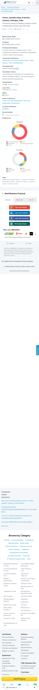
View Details (14, 84)
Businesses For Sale (8, 658)
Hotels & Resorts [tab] (14, 549)
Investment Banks (26, 642)
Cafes (4, 101)
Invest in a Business (8, 645)
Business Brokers (26, 647)
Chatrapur (5, 109)
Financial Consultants (27, 653)
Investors (24, 605)
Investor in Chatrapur (27, 179)
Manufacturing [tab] (13, 543)
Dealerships (24, 602)
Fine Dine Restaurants (14, 101)
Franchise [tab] (26, 556)
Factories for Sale (9, 618)
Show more (4, 526)
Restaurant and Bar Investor (11, 179)
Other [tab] (29, 559)
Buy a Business (7, 642)
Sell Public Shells (26, 596)
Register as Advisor (8, 651)
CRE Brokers (25, 650)
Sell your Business (8, 637)
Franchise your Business (9, 648)
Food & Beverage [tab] (17, 540)
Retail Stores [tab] (24, 543)
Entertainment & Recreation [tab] (18, 552)
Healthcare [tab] (25, 549)
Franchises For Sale (27, 675)
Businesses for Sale (10, 605)
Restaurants (15, 103)
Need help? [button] (37, 351)
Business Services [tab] (26, 546)
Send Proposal (19, 679)
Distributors (24, 599)
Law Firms (24, 658)
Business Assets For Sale (10, 671)
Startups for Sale (26, 583)
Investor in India (12, 184)
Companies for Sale (10, 591)
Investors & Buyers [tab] (14, 556)
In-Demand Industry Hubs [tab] (16, 559)
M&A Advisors (25, 607)
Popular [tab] (6, 540)
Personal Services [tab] (11, 546)
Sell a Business (25, 610)
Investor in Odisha (21, 181)
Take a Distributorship (15, 63)
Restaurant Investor (8, 181)
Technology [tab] (29, 540)
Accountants (25, 656)
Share (30, 243)
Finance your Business (9, 640)
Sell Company (8, 596)
